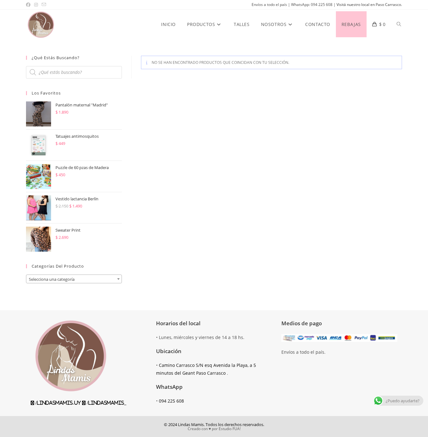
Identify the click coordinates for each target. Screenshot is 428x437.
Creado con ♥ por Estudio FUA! (214, 428)
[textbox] (74, 279)
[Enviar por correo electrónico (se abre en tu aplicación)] (44, 5)
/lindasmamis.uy (57, 403)
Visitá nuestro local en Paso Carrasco (369, 4)
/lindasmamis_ (106, 403)
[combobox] (74, 279)
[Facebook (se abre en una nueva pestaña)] (29, 5)
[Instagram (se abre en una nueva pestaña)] (36, 5)
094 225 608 (171, 401)
